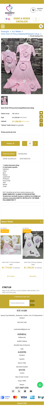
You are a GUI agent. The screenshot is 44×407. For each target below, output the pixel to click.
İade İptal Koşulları (22, 367)
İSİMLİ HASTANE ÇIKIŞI (9, 292)
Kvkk (22, 349)
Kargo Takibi (22, 381)
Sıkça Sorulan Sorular (22, 377)
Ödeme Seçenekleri (9, 159)
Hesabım (22, 355)
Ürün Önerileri (25, 159)
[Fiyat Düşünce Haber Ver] (41, 124)
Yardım (22, 373)
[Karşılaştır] (41, 120)
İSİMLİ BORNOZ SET (33, 291)
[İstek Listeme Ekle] (41, 117)
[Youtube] (31, 391)
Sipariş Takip (22, 363)
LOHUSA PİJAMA (21, 291)
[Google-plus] (25, 391)
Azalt (24, 143)
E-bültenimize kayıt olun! (22, 297)
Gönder (32, 303)
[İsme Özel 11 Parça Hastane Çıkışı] (11, 245)
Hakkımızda (22, 337)
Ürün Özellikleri (9, 154)
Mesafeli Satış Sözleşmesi (22, 345)
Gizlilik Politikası (22, 341)
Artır (35, 143)
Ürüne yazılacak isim (8, 132)
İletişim (22, 385)
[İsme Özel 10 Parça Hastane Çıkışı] (33, 245)
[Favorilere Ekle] (41, 113)
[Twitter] (19, 391)
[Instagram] (13, 391)
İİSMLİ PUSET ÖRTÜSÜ (9, 291)
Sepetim (22, 359)
